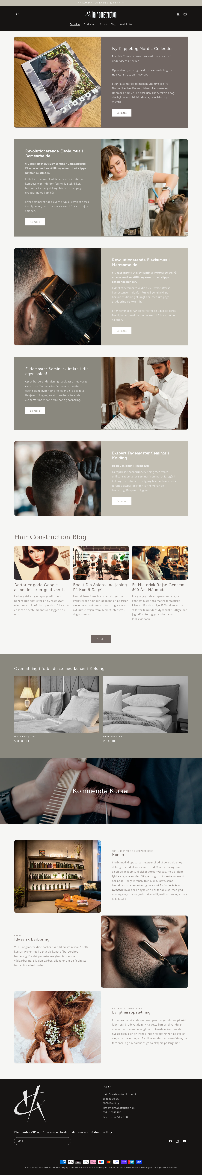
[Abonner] (67, 1141)
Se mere (122, 112)
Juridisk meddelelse (168, 1167)
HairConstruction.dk (41, 1167)
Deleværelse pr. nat (24, 736)
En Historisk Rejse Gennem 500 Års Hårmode (158, 587)
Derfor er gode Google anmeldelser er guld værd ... (40, 587)
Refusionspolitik (78, 1167)
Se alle (101, 639)
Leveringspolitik (148, 1167)
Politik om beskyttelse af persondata (106, 1167)
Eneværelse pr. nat (113, 736)
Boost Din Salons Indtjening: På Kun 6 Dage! (100, 587)
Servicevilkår (132, 1167)
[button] (17, 14)
